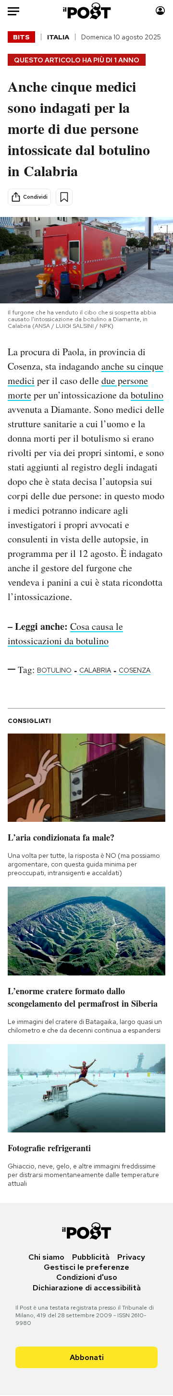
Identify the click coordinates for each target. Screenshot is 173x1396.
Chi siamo (46, 1257)
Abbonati (87, 1357)
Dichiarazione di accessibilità (87, 1288)
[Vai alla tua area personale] (160, 11)
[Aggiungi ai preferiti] (64, 197)
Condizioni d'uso (86, 1277)
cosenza (134, 670)
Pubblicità (91, 1257)
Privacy (131, 1257)
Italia (58, 37)
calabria (95, 670)
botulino (147, 394)
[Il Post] (86, 10)
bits (21, 37)
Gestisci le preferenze (86, 1267)
